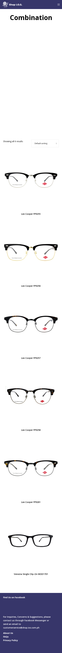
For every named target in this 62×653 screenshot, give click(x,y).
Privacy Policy (10, 640)
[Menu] (57, 4)
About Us (8, 633)
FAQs (6, 636)
